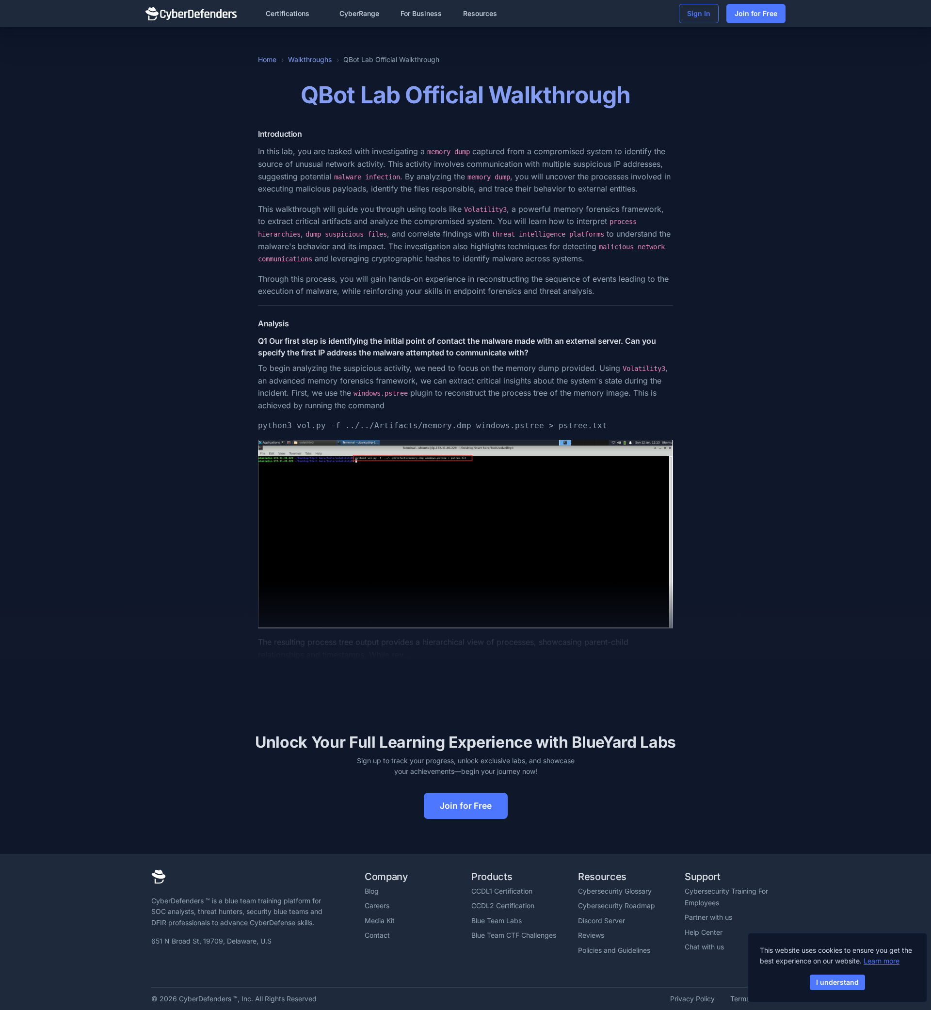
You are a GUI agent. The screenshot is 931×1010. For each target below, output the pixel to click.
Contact (377, 935)
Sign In (698, 13)
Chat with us (704, 947)
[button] (292, 13)
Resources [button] (480, 13)
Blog (372, 891)
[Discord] (189, 965)
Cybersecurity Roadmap (616, 905)
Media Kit (380, 920)
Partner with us (708, 917)
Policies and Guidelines (614, 950)
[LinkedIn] (157, 965)
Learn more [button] (881, 961)
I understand (837, 982)
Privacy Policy (692, 998)
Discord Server (601, 920)
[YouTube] (220, 965)
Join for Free (756, 13)
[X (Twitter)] (173, 965)
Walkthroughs (310, 59)
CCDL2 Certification (502, 905)
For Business (421, 13)
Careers (377, 905)
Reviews (591, 935)
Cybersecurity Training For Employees (726, 897)
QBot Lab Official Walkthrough (466, 94)
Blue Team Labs (496, 920)
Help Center (703, 932)
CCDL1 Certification (501, 891)
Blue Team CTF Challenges (513, 935)
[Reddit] (205, 965)
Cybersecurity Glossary (615, 891)
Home (267, 59)
